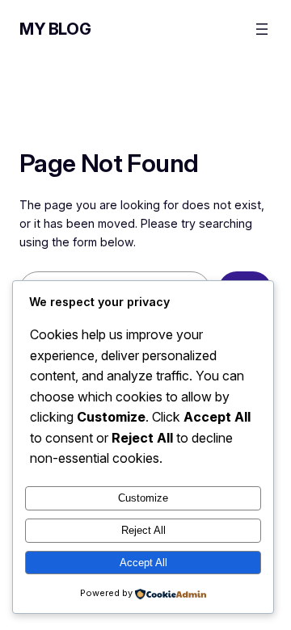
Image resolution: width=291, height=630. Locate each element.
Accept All (143, 562)
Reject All (143, 530)
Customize (143, 498)
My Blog (55, 29)
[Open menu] (262, 29)
